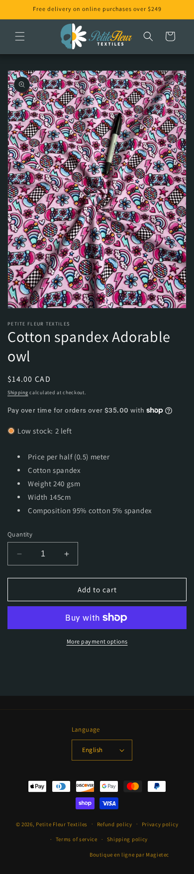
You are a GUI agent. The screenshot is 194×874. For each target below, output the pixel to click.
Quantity (19, 534)
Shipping (17, 392)
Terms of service (76, 839)
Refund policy (114, 824)
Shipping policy (127, 839)
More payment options (97, 641)
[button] (20, 36)
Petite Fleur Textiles (62, 823)
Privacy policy (160, 824)
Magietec (157, 854)
